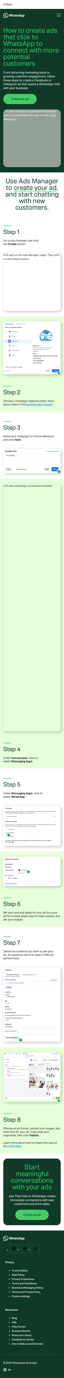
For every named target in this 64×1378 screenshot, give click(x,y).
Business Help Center (39, 404)
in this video (14, 1146)
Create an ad (20, 99)
